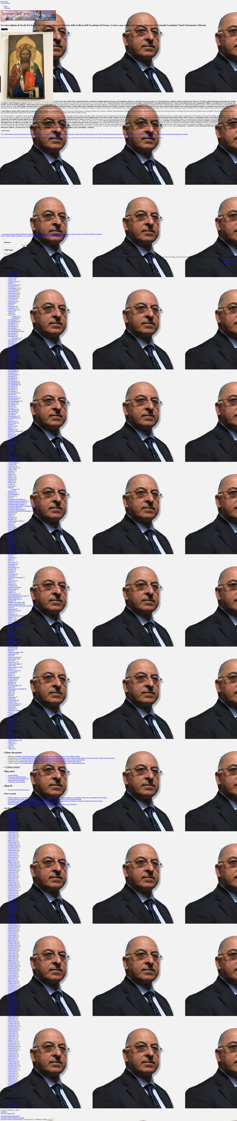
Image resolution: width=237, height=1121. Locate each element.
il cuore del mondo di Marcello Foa (18, 778)
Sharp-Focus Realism (14, 710)
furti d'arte (100, 137)
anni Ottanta (11, 291)
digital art (11, 474)
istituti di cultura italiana (15, 547)
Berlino (10, 428)
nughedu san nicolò (14, 642)
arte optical (11, 389)
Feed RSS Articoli (6, 1118)
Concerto (11, 464)
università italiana (13, 740)
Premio (10, 674)
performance (11, 654)
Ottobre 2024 (12, 848)
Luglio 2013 (11, 1073)
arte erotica (11, 346)
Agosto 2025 (12, 832)
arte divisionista (12, 339)
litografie (10, 569)
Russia (10, 694)
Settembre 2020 (12, 930)
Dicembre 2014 (12, 1045)
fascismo (10, 491)
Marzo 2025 (11, 840)
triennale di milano (13, 737)
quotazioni (11, 680)
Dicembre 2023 (12, 865)
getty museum (12, 527)
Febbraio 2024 (12, 862)
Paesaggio (11, 649)
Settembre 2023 (12, 870)
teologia (10, 732)
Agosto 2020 (12, 932)
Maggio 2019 (12, 957)
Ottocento (11, 647)
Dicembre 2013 (12, 1065)
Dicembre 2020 (12, 925)
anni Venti (11, 300)
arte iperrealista (12, 371)
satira (9, 695)
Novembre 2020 (13, 927)
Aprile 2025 (11, 838)
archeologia (11, 306)
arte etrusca (11, 349)
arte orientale (12, 391)
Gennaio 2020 (12, 943)
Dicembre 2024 (12, 845)
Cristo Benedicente (48, 134)
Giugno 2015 (12, 1035)
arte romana (11, 403)
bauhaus (10, 424)
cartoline (10, 448)
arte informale (12, 368)
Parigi (10, 650)
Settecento (11, 709)
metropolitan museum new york (17, 595)
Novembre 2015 (13, 1026)
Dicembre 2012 (12, 1085)
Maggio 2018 (12, 976)
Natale (10, 630)
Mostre (121, 137)
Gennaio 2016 (12, 1023)
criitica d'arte (86, 137)
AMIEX (10, 283)
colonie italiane (12, 462)
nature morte (11, 632)
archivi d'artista (12, 310)
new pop (10, 635)
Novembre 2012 (13, 1086)
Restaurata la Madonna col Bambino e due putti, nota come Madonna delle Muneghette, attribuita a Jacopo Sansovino (42, 804)
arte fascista (11, 351)
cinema (10, 454)
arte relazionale (12, 399)
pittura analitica (12, 659)
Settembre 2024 (12, 850)
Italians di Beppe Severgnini (16, 780)
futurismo (11, 519)
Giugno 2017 (12, 995)
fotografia (11, 512)
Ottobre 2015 (12, 1028)
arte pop (10, 394)
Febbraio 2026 (12, 822)
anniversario (11, 301)
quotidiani (11, 682)
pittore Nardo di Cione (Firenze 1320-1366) (88, 134)
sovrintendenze (12, 715)
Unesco (10, 738)
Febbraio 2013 (12, 1081)
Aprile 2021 (11, 918)
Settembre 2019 (12, 950)
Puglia (10, 675)
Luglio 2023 (11, 873)
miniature (11, 600)
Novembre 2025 (13, 827)
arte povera (11, 396)
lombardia (11, 571)
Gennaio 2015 (12, 1043)
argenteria (15, 316)
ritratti (10, 690)
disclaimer (4, 1112)
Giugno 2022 (12, 895)
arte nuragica (12, 386)
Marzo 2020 (11, 940)
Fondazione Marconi (14, 507)
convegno (79, 137)
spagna (10, 717)
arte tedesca (11, 413)
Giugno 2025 (12, 835)
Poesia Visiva (12, 662)
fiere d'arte (11, 496)
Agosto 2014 (12, 1051)
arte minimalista (12, 383)
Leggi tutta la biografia (228, 260)
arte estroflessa (12, 348)
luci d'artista (11, 574)
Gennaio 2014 (12, 1063)
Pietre (9, 655)
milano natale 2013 (13, 597)
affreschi (10, 273)
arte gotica (11, 364)
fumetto (10, 516)
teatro (9, 730)
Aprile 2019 (11, 958)
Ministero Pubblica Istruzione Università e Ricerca (22, 605)
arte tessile (11, 414)
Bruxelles (11, 436)
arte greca (11, 366)
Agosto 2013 (12, 1071)
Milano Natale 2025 (14, 599)
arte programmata (13, 398)
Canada (10, 439)
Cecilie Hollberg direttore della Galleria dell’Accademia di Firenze (23, 134)
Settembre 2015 (12, 1030)
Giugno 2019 (12, 955)
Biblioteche (11, 429)
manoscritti (11, 585)
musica (10, 627)
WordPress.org (12, 1107)
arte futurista (11, 361)
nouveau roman (12, 639)
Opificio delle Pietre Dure (15, 644)
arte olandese (12, 388)
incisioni (14, 489)
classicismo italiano (13, 459)
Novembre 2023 (13, 867)
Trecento (160, 137)
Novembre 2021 (13, 907)
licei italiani (11, 566)
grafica (10, 534)
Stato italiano (150, 137)
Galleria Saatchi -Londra (15, 521)
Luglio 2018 (11, 973)
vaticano (10, 743)
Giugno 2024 (12, 855)
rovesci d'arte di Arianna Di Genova (18, 790)
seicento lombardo (13, 704)
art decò (10, 313)
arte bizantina (12, 326)
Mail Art (10, 582)
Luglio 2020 (11, 933)
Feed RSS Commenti (18, 1118)
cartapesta (11, 446)
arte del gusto (12, 334)
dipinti (95, 137)
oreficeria (11, 645)
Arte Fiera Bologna (13, 356)
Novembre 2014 (13, 1046)
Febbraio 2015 (12, 1041)
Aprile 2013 (11, 1078)
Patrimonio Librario (14, 652)
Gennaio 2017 (12, 1003)
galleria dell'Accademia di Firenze (65, 134)
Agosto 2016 (12, 1011)
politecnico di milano (14, 664)
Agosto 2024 (12, 852)
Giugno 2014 (12, 1055)
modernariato (12, 609)
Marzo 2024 (11, 860)
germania (11, 526)
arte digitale (11, 336)
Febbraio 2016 (12, 1021)
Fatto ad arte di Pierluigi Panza (17, 777)
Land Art (10, 554)
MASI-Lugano (12, 589)
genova (10, 524)
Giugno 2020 (12, 935)
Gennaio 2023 (12, 883)
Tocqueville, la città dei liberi (16, 782)
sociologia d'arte (13, 714)
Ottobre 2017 (12, 988)
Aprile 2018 (11, 978)
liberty (10, 559)
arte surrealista (12, 411)
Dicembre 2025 (12, 825)
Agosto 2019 (12, 952)
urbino (10, 742)
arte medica (11, 376)
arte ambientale (12, 321)
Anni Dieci (11, 286)
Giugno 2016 (12, 1015)
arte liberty (11, 373)
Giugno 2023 (12, 875)
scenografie (11, 697)
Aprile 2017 (11, 998)
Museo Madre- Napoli (14, 624)
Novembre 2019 (13, 947)
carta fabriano (12, 444)
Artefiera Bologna (13, 418)
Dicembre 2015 (12, 1025)
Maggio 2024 (12, 857)
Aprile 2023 (11, 878)
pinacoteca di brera (13, 657)
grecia (10, 536)
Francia (10, 514)
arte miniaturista (12, 381)
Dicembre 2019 (12, 945)
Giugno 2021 (12, 915)
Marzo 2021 (11, 920)
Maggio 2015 (12, 1036)
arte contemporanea (14, 331)
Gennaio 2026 (12, 824)
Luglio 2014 (11, 1053)
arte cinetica (15, 338)
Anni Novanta (12, 290)
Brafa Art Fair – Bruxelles (15, 434)
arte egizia (11, 343)
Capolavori (74, 137)
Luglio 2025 (11, 833)
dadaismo (11, 471)
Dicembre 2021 (12, 905)
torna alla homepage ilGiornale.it (10, 1116)
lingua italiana (12, 567)
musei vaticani (12, 622)
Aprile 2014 (11, 1058)
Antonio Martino (13, 775)
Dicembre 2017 (12, 985)
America (10, 278)
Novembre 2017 (13, 986)
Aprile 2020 (11, 938)
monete (10, 612)
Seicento (10, 702)
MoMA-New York (13, 610)
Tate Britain (11, 728)
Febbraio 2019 (12, 962)
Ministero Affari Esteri (14, 602)
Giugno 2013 (12, 1075)
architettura (11, 308)
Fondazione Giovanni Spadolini (17, 501)
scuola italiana (12, 700)
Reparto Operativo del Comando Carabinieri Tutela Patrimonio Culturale (166, 134)
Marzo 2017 (11, 1000)
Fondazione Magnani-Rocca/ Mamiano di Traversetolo (24, 506)
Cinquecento (12, 456)
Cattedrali (11, 449)
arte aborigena (12, 319)
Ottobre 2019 (12, 948)
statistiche (11, 720)
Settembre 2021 (12, 910)
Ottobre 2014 (12, 1048)
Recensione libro (13, 685)
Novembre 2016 (13, 1006)
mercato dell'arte (13, 594)
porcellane (11, 672)
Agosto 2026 (12, 812)
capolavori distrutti (13, 443)
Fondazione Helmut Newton (16, 502)
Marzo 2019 (11, 960)
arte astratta (11, 324)
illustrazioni (11, 539)
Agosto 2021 (12, 912)
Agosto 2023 (12, 872)
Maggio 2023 (12, 877)
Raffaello (11, 684)
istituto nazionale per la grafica (17, 549)
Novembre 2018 (13, 966)
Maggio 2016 (12, 1016)
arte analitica (11, 323)
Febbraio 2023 (12, 882)
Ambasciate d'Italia (13, 276)
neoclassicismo (12, 634)
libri (9, 561)
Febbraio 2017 (12, 1001)
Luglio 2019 (11, 953)
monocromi (11, 614)
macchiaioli (11, 576)
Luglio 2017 (11, 993)
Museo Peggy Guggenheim (16, 625)
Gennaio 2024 (12, 863)
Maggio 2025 (12, 837)
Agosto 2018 (12, 971)
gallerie (10, 522)
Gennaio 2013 (12, 1083)
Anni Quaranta (12, 293)
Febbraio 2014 (12, 1061)
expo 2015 (11, 486)
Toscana (10, 733)
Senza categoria (12, 705)
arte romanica (12, 404)
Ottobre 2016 (12, 1008)
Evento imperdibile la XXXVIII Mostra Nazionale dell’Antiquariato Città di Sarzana (32, 802)
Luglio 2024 (11, 853)
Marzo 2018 (11, 980)
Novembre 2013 (13, 1066)
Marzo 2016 (11, 1020)
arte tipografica (12, 416)
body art (10, 433)
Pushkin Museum (13, 677)
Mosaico (10, 617)
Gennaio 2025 (12, 843)
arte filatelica (12, 359)
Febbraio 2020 (12, 942)
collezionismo (12, 461)
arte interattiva (12, 369)
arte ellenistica (12, 344)
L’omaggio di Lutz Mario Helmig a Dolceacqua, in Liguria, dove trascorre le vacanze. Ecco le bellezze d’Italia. (47, 756)
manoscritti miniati (13, 587)
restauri (10, 687)
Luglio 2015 (11, 1033)
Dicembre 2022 (12, 885)
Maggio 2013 (12, 1076)
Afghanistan (11, 275)
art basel (10, 311)
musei (124, 137)
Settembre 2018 (12, 970)
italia (105, 137)
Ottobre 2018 (12, 968)
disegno (10, 477)
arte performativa (13, 393)
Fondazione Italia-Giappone (16, 504)
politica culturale (135, 137)
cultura (91, 137)
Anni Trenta (11, 298)
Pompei (10, 669)
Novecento (11, 640)
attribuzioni (11, 421)
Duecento (11, 479)
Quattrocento (143, 137)
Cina (9, 452)
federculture (11, 492)
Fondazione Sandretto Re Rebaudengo (19, 511)
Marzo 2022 (11, 900)
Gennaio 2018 (12, 983)
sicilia (9, 712)
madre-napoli (12, 581)
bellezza (68, 137)
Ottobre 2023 (12, 868)
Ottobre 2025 (12, 829)
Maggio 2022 (12, 897)
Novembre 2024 (13, 847)
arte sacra (63, 137)
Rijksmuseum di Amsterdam (16, 689)
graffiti (10, 532)
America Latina (12, 281)
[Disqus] (118, 163)
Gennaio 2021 (12, 923)
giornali (10, 529)
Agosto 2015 (12, 1031)
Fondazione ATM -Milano (15, 499)
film (9, 497)
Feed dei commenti (13, 1105)
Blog (5, 6)
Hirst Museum (12, 537)
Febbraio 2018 (12, 981)
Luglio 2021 (11, 913)
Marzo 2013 (11, 1080)
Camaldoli (11, 438)
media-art (11, 592)
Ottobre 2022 (12, 888)
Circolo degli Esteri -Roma (16, 457)
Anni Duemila (12, 288)
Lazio (9, 556)
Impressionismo (12, 541)
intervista (10, 546)
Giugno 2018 (12, 975)
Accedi (10, 1102)
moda (9, 607)
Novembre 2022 (13, 887)
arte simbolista (12, 409)
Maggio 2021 (12, 917)
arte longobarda (12, 374)
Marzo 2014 (11, 1060)
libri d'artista (11, 562)
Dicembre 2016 (12, 1005)
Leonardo (11, 557)
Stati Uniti (11, 719)
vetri (9, 745)
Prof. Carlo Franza (139, 134)
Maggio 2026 (12, 817)
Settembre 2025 (12, 830)
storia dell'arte (12, 725)
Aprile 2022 (11, 898)
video (9, 747)
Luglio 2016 (11, 1013)
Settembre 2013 (12, 1070)
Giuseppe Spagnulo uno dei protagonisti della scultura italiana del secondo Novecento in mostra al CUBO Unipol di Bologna (44, 799)
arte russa (11, 406)
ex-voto (10, 484)
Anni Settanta (12, 296)
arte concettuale (12, 329)
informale (11, 542)
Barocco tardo (12, 423)
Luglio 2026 (11, 814)
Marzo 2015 (11, 1040)
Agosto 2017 (12, 991)
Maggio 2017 (12, 996)
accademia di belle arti (47, 137)
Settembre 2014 (12, 1050)
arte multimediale (13, 384)
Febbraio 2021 (12, 922)
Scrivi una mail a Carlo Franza (226, 263)
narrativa (10, 629)
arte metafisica (12, 378)
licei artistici (11, 564)
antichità (56, 137)
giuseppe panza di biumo (15, 531)
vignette (10, 748)
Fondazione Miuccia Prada (16, 509)
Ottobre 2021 (12, 908)
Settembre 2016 (12, 1010)
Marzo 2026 (11, 820)
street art (10, 727)
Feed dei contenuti (13, 1103)
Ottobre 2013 (12, 1068)
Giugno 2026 (12, 815)
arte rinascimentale (13, 401)
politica (129, 137)
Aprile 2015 (11, 1038)
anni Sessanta (12, 295)
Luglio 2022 (11, 893)
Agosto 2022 (12, 892)
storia (156, 137)
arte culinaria (12, 333)
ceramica (10, 451)
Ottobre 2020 (12, 928)
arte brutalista (12, 328)
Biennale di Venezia (14, 431)
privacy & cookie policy (8, 1113)
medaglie (10, 590)
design (10, 472)
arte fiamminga (12, 354)
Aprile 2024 (11, 858)
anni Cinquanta (12, 285)
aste (9, 419)
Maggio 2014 (12, 1056)
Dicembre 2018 (12, 965)
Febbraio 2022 (12, 902)
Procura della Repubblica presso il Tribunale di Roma (117, 134)
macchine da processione (15, 577)
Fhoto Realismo (12, 494)
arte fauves (11, 353)
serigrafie (11, 707)
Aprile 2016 (11, 1018)
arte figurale (11, 358)
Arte (60, 137)
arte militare (11, 379)
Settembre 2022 (12, 890)
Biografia (7, 8)
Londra (10, 572)
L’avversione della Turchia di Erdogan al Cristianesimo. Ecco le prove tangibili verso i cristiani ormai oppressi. (52, 760)
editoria (10, 481)
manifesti (10, 584)
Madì (9, 579)
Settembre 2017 (12, 990)
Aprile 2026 (11, 819)
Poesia (10, 660)
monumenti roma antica (15, 615)
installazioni (11, 544)
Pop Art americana (13, 670)
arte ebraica (11, 341)
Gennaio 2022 (12, 903)
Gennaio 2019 (12, 963)
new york (11, 637)
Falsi (9, 487)
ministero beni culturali (112, 137)
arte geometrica (12, 363)
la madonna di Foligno (14, 552)
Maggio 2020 (12, 937)
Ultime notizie (13, 767)
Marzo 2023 (11, 880)
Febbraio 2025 (12, 842)
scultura (10, 699)
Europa (10, 482)
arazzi (10, 305)
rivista (10, 692)
